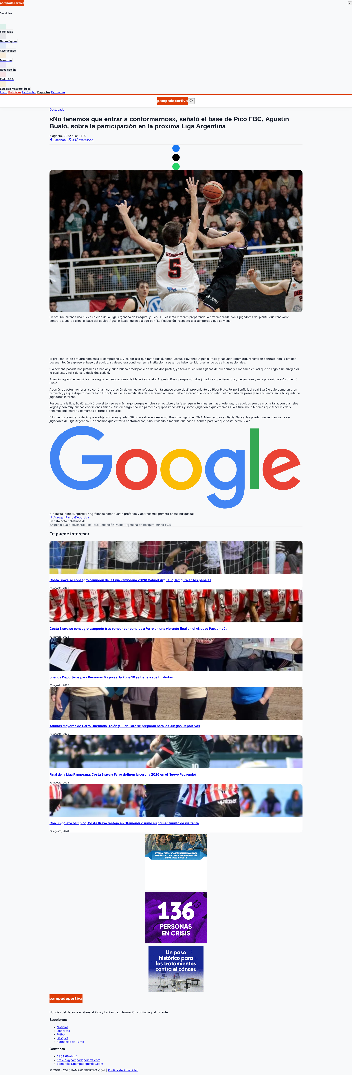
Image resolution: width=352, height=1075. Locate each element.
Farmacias (58, 92)
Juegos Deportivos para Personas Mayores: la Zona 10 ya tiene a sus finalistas (111, 677)
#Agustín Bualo (60, 525)
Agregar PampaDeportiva (70, 517)
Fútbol (61, 1034)
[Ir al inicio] (172, 101)
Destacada (57, 109)
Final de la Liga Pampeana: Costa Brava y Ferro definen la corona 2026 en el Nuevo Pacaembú (123, 774)
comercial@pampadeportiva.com (80, 1063)
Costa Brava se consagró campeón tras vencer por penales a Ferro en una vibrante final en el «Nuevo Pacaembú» (139, 628)
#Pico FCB (163, 525)
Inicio (3, 92)
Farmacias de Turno (70, 1042)
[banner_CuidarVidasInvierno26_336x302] (176, 888)
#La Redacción (104, 525)
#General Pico (82, 525)
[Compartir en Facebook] (176, 148)
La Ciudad (29, 92)
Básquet (62, 1038)
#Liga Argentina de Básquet (135, 525)
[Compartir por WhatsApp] (176, 166)
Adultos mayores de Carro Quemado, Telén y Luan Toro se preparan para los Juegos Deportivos (125, 726)
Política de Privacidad (123, 1070)
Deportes (43, 92)
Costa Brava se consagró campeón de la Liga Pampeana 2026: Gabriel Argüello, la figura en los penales (130, 580)
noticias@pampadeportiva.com (78, 1060)
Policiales (14, 92)
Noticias (62, 1027)
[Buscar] (191, 101)
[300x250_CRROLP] (175, 990)
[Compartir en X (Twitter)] (176, 157)
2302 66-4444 (67, 1056)
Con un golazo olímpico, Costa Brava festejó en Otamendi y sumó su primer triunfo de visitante (124, 823)
